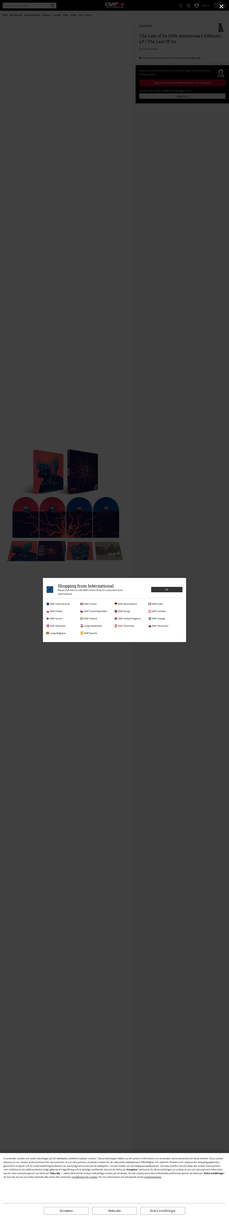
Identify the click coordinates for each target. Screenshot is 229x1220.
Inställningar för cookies (84, 1177)
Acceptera (66, 1210)
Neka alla (114, 1210)
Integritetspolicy (152, 1177)
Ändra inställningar (163, 1211)
